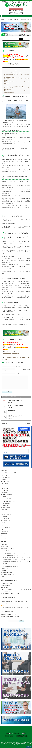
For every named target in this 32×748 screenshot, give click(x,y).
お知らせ (4, 538)
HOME (3, 19)
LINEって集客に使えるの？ (11, 611)
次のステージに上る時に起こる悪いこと (11, 593)
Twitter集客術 (5, 509)
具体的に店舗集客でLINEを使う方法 (13, 616)
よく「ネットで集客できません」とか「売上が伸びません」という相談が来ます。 (16, 590)
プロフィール (5, 568)
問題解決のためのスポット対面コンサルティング (14, 559)
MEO (3, 529)
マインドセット (5, 486)
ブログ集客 (4, 475)
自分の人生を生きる (6, 585)
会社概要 (4, 570)
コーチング (4, 522)
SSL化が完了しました (7, 583)
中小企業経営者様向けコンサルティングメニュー (14, 553)
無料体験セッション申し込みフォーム (11, 548)
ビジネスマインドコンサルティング (11, 555)
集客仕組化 (4, 544)
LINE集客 (4, 496)
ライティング (5, 488)
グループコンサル (6, 527)
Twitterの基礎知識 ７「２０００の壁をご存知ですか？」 (15, 602)
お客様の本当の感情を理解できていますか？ (13, 73)
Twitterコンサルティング (7, 507)
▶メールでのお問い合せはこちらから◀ (16, 13)
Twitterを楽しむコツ (6, 505)
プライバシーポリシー (7, 572)
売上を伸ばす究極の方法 (10, 614)
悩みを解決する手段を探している (12, 77)
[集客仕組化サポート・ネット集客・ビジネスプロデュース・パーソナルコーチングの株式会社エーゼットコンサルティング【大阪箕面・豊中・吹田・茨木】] (16, 6)
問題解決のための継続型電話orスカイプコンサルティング (16, 561)
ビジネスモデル (5, 518)
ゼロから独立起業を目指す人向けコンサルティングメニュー (17, 557)
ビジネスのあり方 (6, 477)
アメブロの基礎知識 (6, 499)
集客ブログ (4, 576)
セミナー (4, 525)
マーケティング (5, 481)
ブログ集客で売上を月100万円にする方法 (12, 19)
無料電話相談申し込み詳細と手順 (10, 566)
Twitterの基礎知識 (6, 503)
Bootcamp (4, 533)
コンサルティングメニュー (8, 550)
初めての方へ (5, 546)
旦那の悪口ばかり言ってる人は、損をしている (15, 607)
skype (3, 535)
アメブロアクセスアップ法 (8, 501)
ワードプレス (5, 490)
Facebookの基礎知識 (7, 494)
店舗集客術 (4, 516)
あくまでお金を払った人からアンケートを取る (15, 90)
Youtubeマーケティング (7, 512)
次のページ (26, 423)
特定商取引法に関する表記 (8, 574)
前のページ (6, 423)
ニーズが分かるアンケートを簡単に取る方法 (13, 86)
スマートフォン (5, 531)
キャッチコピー (5, 483)
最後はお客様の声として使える (11, 92)
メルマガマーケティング (7, 492)
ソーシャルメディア (6, 514)
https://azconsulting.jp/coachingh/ (11, 64)
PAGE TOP (29, 746)
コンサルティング (6, 520)
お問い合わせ (5, 563)
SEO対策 (4, 479)
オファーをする (5, 587)
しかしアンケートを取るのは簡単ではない (14, 84)
